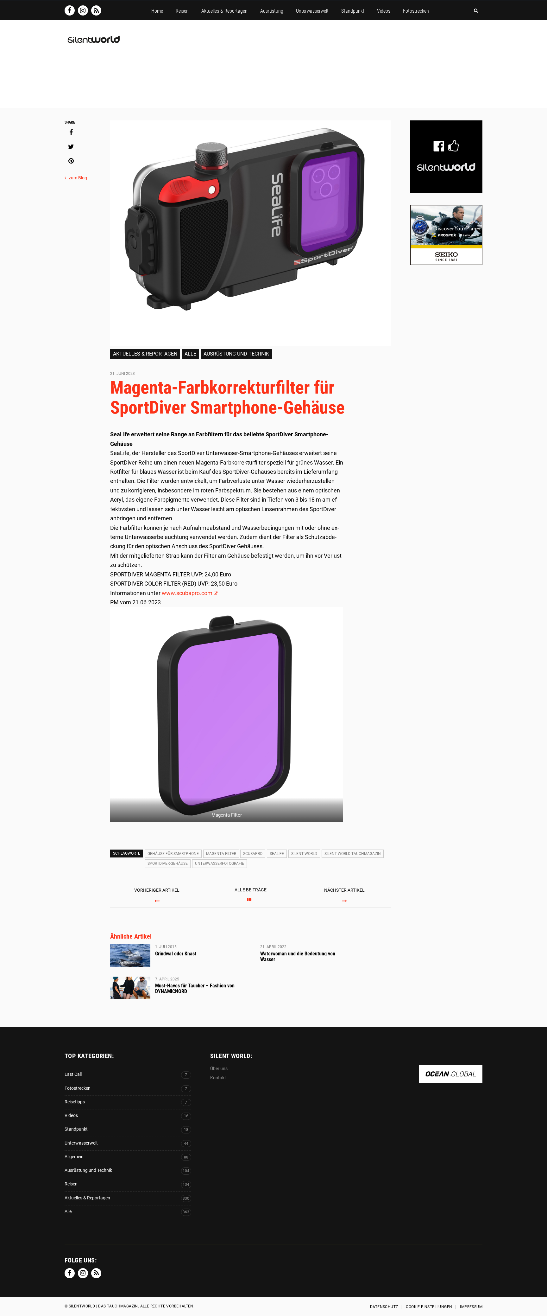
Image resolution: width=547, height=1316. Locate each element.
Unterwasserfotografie (219, 863)
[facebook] (71, 132)
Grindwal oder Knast (175, 954)
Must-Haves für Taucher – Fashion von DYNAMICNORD (195, 988)
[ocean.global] (450, 1079)
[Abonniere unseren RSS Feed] (96, 10)
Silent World (304, 853)
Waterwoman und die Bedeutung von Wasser (297, 956)
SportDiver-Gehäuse (168, 863)
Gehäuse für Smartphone (173, 853)
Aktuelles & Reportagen (145, 354)
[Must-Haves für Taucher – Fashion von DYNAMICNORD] (130, 988)
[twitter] (71, 146)
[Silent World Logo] (93, 43)
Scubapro (252, 853)
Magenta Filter (221, 853)
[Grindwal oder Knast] (130, 955)
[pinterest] (71, 161)
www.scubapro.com (187, 593)
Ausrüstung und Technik (236, 354)
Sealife (277, 853)
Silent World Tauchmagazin (352, 853)
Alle (190, 354)
